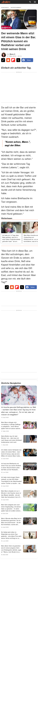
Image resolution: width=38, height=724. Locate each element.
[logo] (6, 2)
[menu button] (34, 1)
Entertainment (16, 7)
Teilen (29, 60)
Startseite (5, 7)
